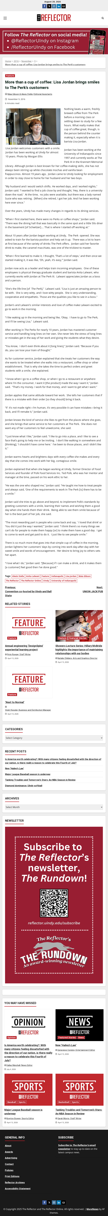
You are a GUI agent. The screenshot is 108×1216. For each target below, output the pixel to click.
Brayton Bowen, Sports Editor (20, 1118)
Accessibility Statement (18, 1188)
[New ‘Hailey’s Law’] (79, 1025)
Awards (9, 1152)
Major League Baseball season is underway (27, 774)
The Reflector (12, 580)
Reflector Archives (15, 1182)
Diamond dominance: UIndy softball (23, 785)
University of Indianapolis (63, 580)
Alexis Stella (18, 576)
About (8, 1145)
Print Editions (12, 1176)
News (81, 1037)
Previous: (28, 591)
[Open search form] (103, 18)
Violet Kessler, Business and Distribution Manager (28, 710)
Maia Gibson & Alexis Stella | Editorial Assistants (30, 94)
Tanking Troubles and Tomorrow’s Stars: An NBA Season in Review (40, 780)
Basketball (63, 1102)
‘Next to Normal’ (14, 702)
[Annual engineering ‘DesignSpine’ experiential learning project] (29, 626)
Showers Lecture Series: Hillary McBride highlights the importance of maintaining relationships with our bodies (79, 649)
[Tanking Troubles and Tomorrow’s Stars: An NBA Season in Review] (79, 1090)
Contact (9, 1164)
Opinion (11, 1037)
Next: (93, 589)
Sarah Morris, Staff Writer (69, 1118)
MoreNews (92, 1209)
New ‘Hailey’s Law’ (14, 768)
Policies (9, 1170)
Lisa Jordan (71, 576)
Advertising (11, 1158)
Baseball (11, 1102)
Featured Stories (77, 638)
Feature (10, 75)
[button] (5, 18)
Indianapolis (57, 576)
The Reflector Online (31, 580)
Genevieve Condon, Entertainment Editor (76, 1050)
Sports (22, 1102)
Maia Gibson (85, 576)
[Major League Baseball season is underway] (28, 1090)
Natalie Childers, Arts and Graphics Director (77, 658)
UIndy (46, 580)
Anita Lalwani (32, 576)
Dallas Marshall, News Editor (19, 1065)
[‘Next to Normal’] (29, 682)
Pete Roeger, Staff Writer (19, 654)
